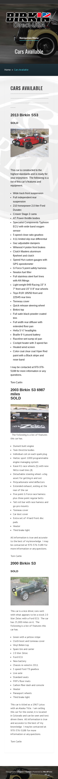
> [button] (45, 142)
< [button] (14, 142)
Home (7, 69)
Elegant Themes (24, 772)
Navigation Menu (29, 38)
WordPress (47, 772)
